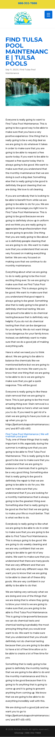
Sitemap (18, 733)
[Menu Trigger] (48, 15)
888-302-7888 (27, 3)
